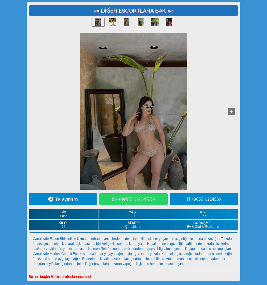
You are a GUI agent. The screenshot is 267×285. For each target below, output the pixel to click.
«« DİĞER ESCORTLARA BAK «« (133, 10)
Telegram (66, 199)
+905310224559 (136, 199)
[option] (98, 22)
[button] (231, 111)
